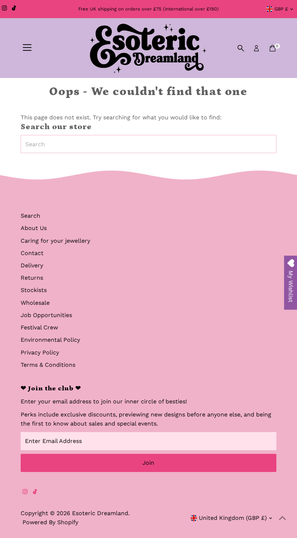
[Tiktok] (14, 9)
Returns (32, 277)
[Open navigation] (27, 48)
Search (30, 215)
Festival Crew (39, 327)
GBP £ (281, 9)
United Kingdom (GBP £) (233, 517)
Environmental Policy (50, 339)
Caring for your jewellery (55, 240)
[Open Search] (241, 48)
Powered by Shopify (50, 522)
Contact (32, 253)
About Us (34, 228)
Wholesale (35, 302)
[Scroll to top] (282, 518)
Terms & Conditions (48, 364)
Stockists (34, 290)
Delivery (32, 265)
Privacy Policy (40, 352)
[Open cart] (272, 48)
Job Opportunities (46, 315)
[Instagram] (4, 9)
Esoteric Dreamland (100, 513)
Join (148, 462)
